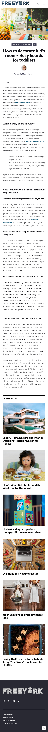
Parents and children (34, 141)
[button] (38, 4)
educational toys (22, 102)
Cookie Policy (8, 714)
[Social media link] (4, 701)
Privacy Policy (8, 717)
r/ (35, 44)
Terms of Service (9, 720)
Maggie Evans (27, 74)
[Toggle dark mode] (44, 728)
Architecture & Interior (21, 44)
